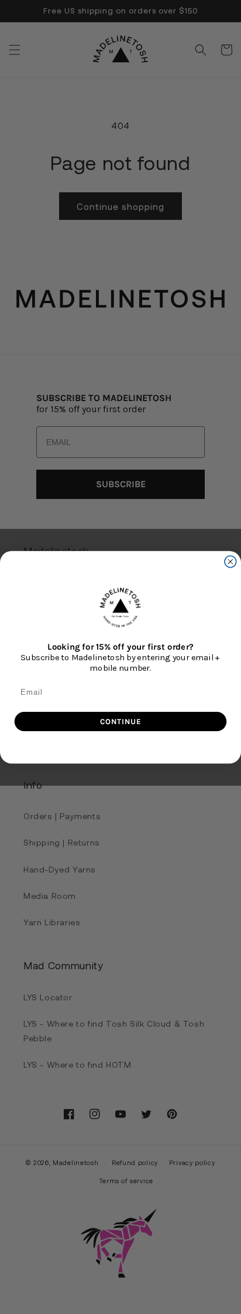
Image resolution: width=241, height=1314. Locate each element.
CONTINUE (120, 721)
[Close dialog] (230, 561)
